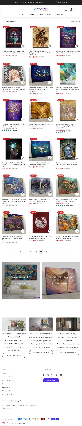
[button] (7, 130)
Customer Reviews (44, 14)
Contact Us (59, 14)
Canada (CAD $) (8, 419)
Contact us (6, 408)
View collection (20, 283)
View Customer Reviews (41, 352)
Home (21, 14)
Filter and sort (10, 21)
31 (61, 251)
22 (46, 251)
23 (51, 251)
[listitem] (28, 2)
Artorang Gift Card (8, 380)
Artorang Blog (7, 394)
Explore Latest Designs (14, 355)
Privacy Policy (7, 391)
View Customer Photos (68, 352)
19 (30, 251)
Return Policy (6, 387)
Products (30, 14)
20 (36, 251)
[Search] (76, 9)
